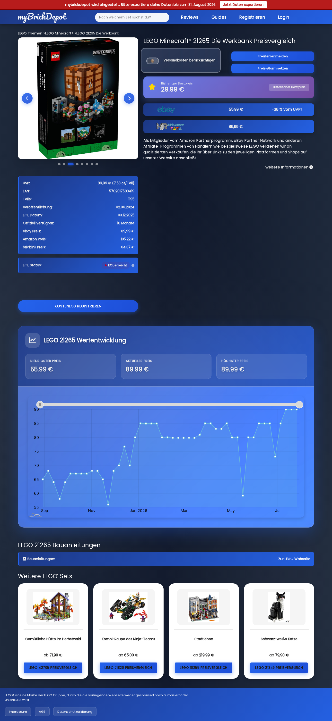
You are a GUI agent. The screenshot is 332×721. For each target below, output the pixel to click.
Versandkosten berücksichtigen (189, 60)
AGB (42, 711)
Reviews (189, 17)
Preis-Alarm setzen (273, 68)
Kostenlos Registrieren (78, 306)
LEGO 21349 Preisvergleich (279, 667)
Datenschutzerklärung (74, 711)
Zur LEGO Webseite (294, 558)
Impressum (18, 711)
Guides (219, 17)
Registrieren (252, 17)
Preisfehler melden (273, 56)
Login (283, 17)
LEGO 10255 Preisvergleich (203, 667)
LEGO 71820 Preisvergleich (128, 667)
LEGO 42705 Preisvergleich (53, 667)
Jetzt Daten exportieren (243, 4)
